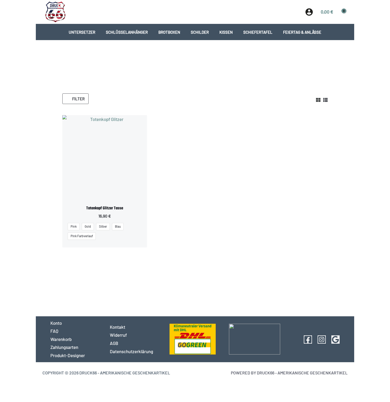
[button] (195, 12)
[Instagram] (322, 339)
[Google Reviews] (335, 339)
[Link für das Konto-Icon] (309, 12)
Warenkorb (61, 339)
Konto (56, 323)
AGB (114, 343)
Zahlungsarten (64, 347)
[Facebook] (308, 339)
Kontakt (117, 327)
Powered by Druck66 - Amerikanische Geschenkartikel (289, 372)
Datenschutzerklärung (131, 351)
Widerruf (118, 335)
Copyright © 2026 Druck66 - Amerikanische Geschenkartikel (106, 372)
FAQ (54, 331)
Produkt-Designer (67, 355)
